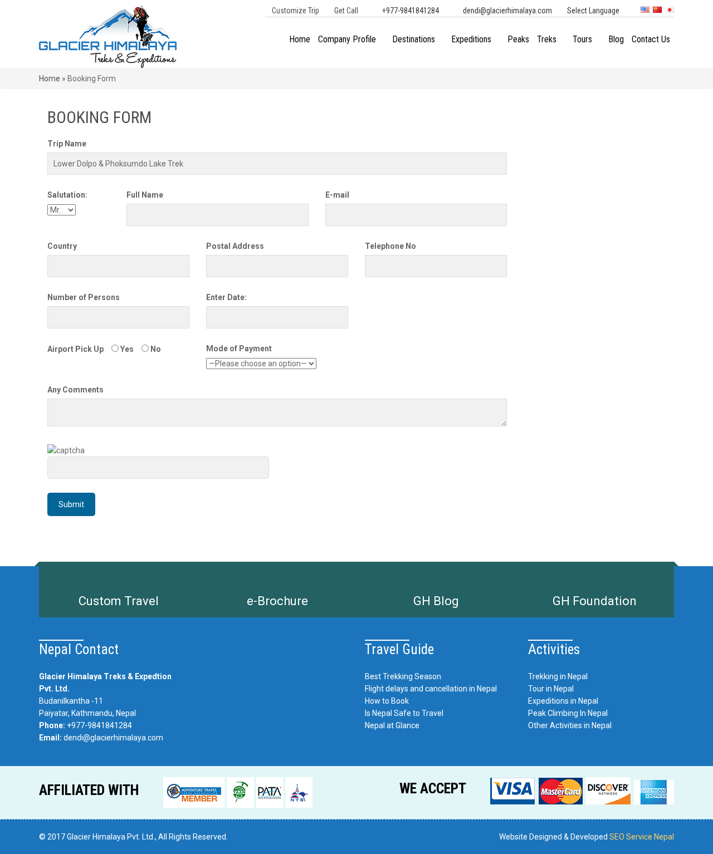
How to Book (387, 700)
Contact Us (651, 39)
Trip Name (66, 143)
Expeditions (471, 39)
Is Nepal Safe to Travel (404, 713)
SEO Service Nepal (641, 836)
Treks (546, 39)
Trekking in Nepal (558, 676)
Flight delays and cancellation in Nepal (431, 688)
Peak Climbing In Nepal (568, 713)
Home (299, 39)
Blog (616, 39)
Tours (582, 39)
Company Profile (347, 39)
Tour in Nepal (551, 688)
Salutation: (67, 194)
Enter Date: (226, 297)
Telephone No (390, 246)
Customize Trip (295, 10)
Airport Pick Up (75, 349)
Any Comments (75, 389)
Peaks (518, 39)
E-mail (337, 194)
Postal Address (235, 246)
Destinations (413, 39)
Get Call (346, 10)
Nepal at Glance (392, 725)
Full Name (144, 194)
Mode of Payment (239, 348)
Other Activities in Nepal (570, 725)
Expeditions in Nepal (563, 700)
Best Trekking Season (403, 676)
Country (62, 246)
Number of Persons (83, 297)
